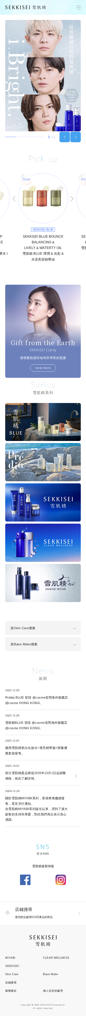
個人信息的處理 (53, 990)
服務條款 (11, 990)
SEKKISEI (12, 966)
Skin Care (11, 974)
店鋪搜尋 (11, 982)
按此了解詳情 (24, 778)
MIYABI (10, 957)
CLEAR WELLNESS (56, 957)
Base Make (50, 974)
